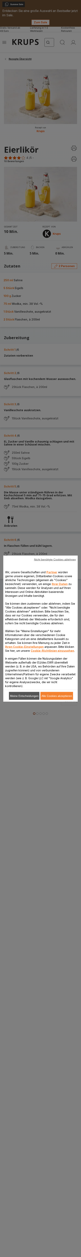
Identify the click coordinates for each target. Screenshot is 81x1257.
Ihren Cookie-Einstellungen (24, 646)
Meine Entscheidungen (24, 695)
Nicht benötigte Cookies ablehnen (55, 559)
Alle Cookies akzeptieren (56, 695)
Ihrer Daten (60, 583)
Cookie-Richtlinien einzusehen (52, 650)
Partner (51, 572)
